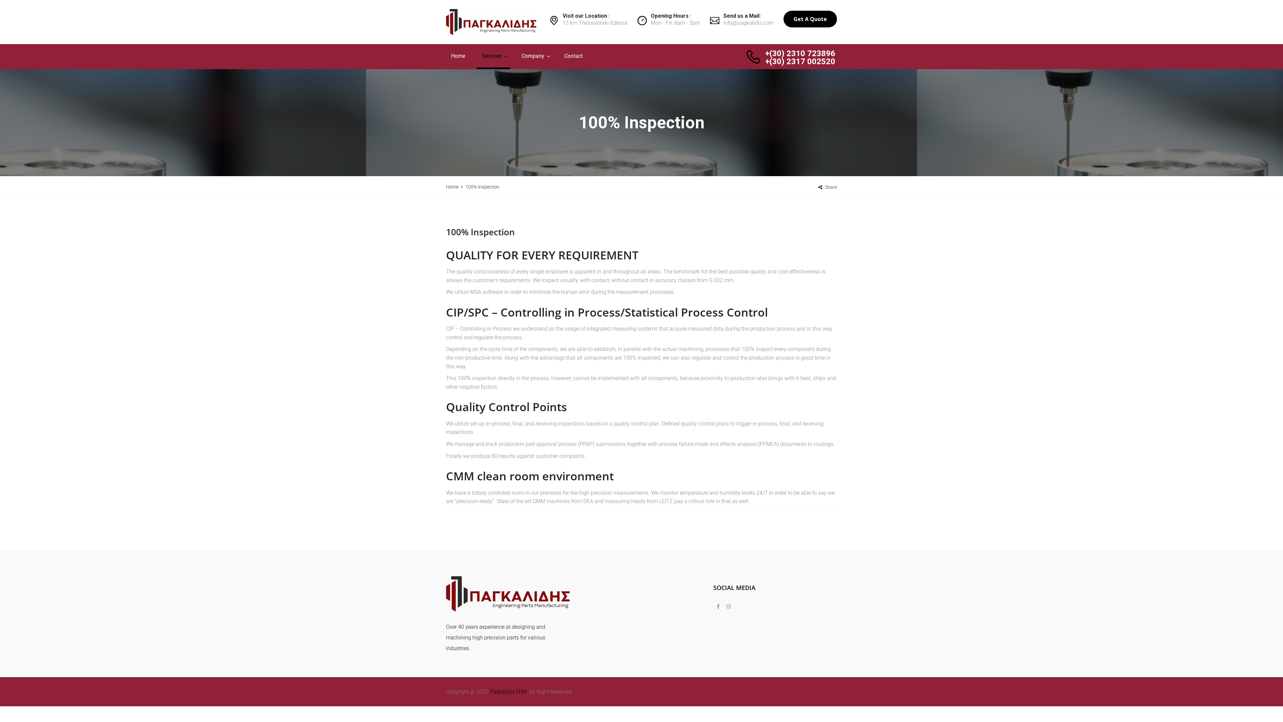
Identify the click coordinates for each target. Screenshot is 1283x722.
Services (492, 56)
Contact (573, 56)
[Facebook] (718, 606)
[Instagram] (727, 606)
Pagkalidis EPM (507, 692)
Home (458, 56)
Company (533, 56)
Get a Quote (810, 19)
